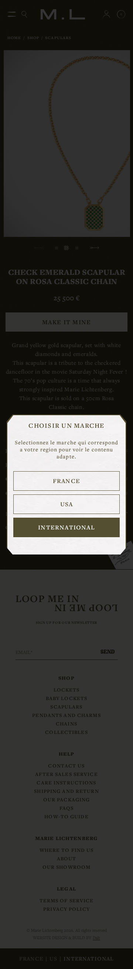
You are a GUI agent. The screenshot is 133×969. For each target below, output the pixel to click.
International (66, 527)
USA (66, 504)
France (66, 481)
